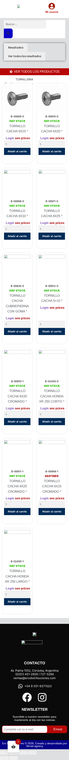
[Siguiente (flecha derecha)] (13, 758)
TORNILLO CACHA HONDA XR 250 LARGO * (17, 576)
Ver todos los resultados (24, 56)
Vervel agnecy (34, 746)
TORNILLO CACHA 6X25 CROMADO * (17, 486)
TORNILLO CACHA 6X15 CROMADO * (51, 486)
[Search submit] (8, 33)
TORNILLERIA (24, 79)
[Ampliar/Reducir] (4, 753)
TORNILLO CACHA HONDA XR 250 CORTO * (51, 396)
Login (10, 138)
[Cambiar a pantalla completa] (13, 753)
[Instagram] (42, 697)
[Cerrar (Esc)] (32, 753)
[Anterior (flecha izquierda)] (4, 758)
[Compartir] (23, 753)
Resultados (15, 47)
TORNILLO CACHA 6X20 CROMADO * (17, 396)
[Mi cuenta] (52, 6)
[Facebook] (27, 697)
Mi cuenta (51, 11)
